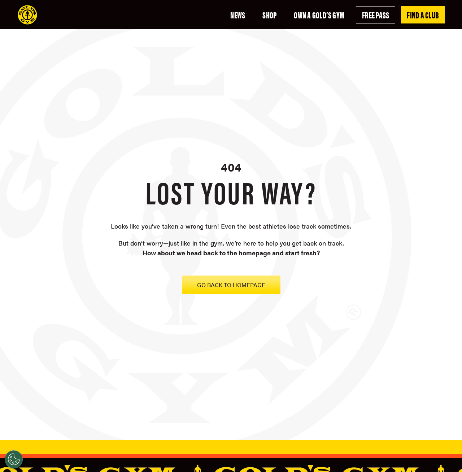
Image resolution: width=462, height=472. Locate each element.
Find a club (423, 15)
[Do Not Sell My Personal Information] (14, 459)
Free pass (375, 15)
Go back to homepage (231, 285)
